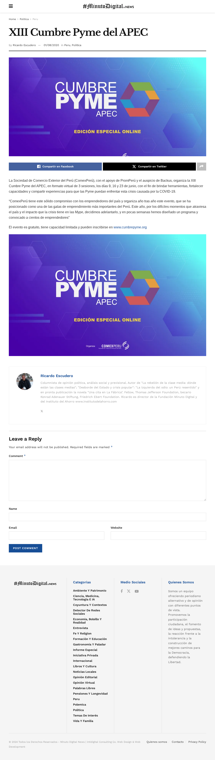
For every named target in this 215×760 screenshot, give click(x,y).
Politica (24, 19)
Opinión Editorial (85, 677)
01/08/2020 (51, 45)
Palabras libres (84, 688)
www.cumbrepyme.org (130, 227)
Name (13, 508)
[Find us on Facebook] (122, 591)
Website (116, 527)
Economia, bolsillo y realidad (87, 620)
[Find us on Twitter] (129, 591)
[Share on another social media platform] (201, 167)
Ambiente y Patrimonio (89, 590)
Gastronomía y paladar (89, 644)
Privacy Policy (197, 741)
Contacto (178, 741)
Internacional (82, 660)
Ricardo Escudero (24, 45)
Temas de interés (85, 715)
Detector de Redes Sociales (86, 612)
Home (12, 19)
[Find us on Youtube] (137, 591)
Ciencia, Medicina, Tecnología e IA (86, 597)
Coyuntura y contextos (90, 604)
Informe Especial (85, 649)
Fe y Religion (82, 633)
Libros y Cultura (84, 666)
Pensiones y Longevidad (90, 693)
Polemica (79, 704)
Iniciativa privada (85, 655)
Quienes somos (157, 741)
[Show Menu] (11, 6)
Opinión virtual (84, 682)
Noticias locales (84, 671)
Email (13, 527)
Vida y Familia (83, 721)
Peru (35, 19)
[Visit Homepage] (109, 6)
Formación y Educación (90, 639)
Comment (17, 456)
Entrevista (80, 628)
